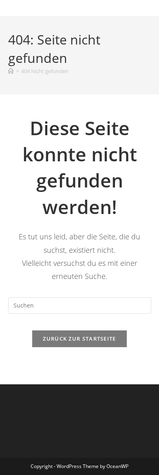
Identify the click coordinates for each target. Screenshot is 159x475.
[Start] (10, 71)
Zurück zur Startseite (79, 338)
